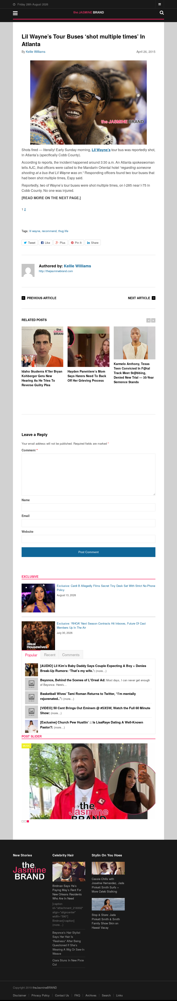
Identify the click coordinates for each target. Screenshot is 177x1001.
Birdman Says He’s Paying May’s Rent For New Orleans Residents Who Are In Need (67, 892)
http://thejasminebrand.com (56, 271)
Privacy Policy (41, 995)
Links (119, 995)
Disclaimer (19, 995)
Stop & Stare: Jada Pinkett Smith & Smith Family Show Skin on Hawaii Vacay (106, 921)
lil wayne (34, 231)
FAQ (77, 995)
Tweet (31, 243)
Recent (49, 654)
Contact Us (62, 995)
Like (47, 243)
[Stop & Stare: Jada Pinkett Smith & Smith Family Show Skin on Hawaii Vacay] (108, 904)
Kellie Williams (35, 51)
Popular (31, 654)
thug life (63, 231)
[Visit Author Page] (28, 270)
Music (26, 745)
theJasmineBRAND (45, 987)
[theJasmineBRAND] (88, 12)
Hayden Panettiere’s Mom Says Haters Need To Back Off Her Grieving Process (87, 376)
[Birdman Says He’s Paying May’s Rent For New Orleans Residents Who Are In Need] (68, 871)
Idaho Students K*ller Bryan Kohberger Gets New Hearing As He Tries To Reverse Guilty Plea (42, 378)
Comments (71, 654)
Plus (62, 243)
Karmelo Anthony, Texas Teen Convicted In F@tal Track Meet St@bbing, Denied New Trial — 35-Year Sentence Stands (134, 373)
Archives (90, 995)
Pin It (78, 243)
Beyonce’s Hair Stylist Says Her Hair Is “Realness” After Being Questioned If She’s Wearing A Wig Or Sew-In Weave (68, 943)
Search (106, 995)
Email (26, 515)
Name (26, 500)
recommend (49, 231)
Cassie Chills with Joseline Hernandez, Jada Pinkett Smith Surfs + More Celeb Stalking (108, 885)
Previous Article (41, 298)
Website (27, 531)
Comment (30, 450)
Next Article (139, 298)
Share (94, 243)
